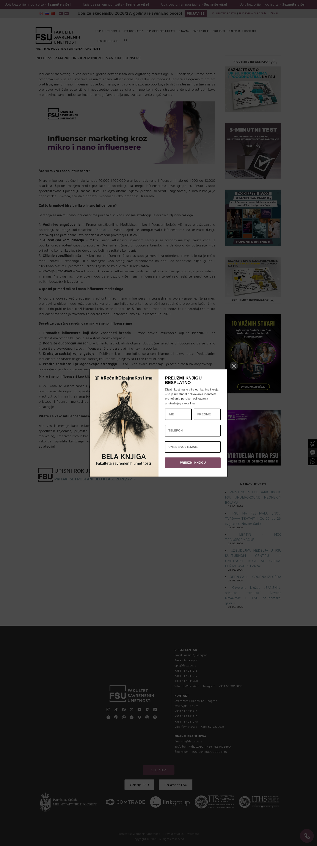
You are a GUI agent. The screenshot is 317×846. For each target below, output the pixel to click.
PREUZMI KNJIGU (193, 462)
